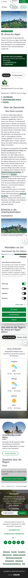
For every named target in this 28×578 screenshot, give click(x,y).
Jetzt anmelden (14, 508)
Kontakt (14, 552)
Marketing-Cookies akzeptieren (14, 478)
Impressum (19, 561)
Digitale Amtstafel (19, 555)
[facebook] (5, 542)
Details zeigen (19, 304)
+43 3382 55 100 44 (10, 62)
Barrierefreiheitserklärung (12, 563)
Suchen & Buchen (10, 453)
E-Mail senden (8, 64)
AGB (23, 563)
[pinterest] (18, 542)
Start (2, 486)
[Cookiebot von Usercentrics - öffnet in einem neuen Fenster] (19, 257)
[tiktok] (22, 542)
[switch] (24, 288)
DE (13, 537)
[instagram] (14, 542)
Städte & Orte (10, 486)
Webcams (6, 552)
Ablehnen (14, 319)
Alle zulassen (14, 309)
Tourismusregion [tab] (17, 75)
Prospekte (21, 552)
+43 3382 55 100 (14, 530)
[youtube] (10, 542)
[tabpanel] (14, 91)
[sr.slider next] (25, 241)
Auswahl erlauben (14, 314)
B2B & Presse (7, 555)
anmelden (22, 513)
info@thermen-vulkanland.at (14, 534)
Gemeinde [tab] (6, 75)
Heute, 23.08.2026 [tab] (9, 337)
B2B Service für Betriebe (14, 558)
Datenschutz (9, 561)
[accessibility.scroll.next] (25, 343)
